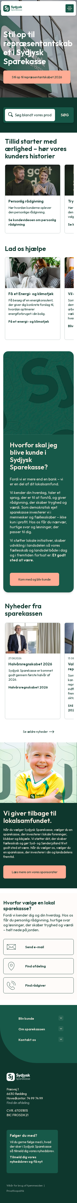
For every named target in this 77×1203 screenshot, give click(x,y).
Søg (65, 115)
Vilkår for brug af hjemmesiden (25, 1185)
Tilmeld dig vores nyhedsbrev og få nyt (26, 1159)
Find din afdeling (18, 1103)
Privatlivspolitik (15, 1190)
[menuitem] (33, 8)
